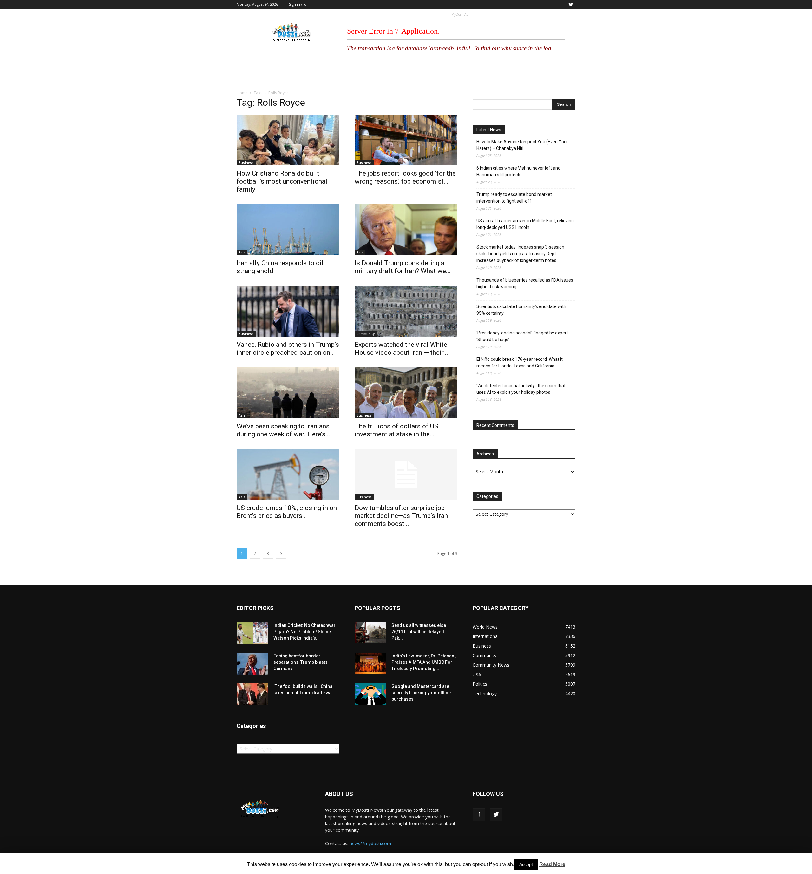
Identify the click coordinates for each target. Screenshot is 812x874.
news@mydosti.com (370, 843)
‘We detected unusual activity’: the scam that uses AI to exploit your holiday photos (521, 389)
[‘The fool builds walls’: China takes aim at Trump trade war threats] (252, 694)
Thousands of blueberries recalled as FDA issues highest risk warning (524, 283)
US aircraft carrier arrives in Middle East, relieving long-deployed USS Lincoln (525, 224)
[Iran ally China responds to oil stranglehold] (288, 229)
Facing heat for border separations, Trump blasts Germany (300, 662)
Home (242, 93)
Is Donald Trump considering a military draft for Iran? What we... (403, 267)
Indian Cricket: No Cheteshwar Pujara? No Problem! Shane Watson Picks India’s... (304, 632)
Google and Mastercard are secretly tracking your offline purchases (421, 693)
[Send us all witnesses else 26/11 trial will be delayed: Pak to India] (370, 632)
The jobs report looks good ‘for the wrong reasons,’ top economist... (405, 177)
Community (366, 334)
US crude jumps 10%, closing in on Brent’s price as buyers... (287, 512)
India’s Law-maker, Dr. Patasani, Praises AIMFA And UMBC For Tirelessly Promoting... (423, 662)
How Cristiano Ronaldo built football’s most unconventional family (282, 181)
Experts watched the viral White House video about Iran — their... (401, 348)
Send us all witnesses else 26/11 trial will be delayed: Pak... (418, 632)
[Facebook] (560, 4)
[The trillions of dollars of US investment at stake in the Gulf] (406, 392)
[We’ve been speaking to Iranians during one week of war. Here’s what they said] (288, 392)
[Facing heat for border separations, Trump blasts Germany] (252, 664)
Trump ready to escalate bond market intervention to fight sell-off (514, 198)
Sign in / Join (299, 4)
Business (246, 162)
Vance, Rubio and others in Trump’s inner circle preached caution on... (288, 348)
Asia (242, 252)
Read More (552, 864)
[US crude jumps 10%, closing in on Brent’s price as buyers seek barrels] (288, 474)
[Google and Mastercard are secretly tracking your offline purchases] (370, 694)
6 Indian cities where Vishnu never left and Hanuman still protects (518, 171)
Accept (526, 864)
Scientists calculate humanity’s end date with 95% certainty (521, 310)
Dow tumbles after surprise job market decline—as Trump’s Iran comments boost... (401, 516)
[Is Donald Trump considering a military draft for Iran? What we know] (406, 229)
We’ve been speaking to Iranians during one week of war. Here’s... (283, 430)
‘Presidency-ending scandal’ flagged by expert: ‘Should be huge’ (522, 336)
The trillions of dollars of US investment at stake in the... (396, 430)
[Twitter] (570, 4)
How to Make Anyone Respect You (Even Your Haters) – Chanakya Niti (522, 145)
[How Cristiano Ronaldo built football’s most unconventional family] (288, 140)
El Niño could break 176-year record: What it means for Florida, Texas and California (519, 362)
